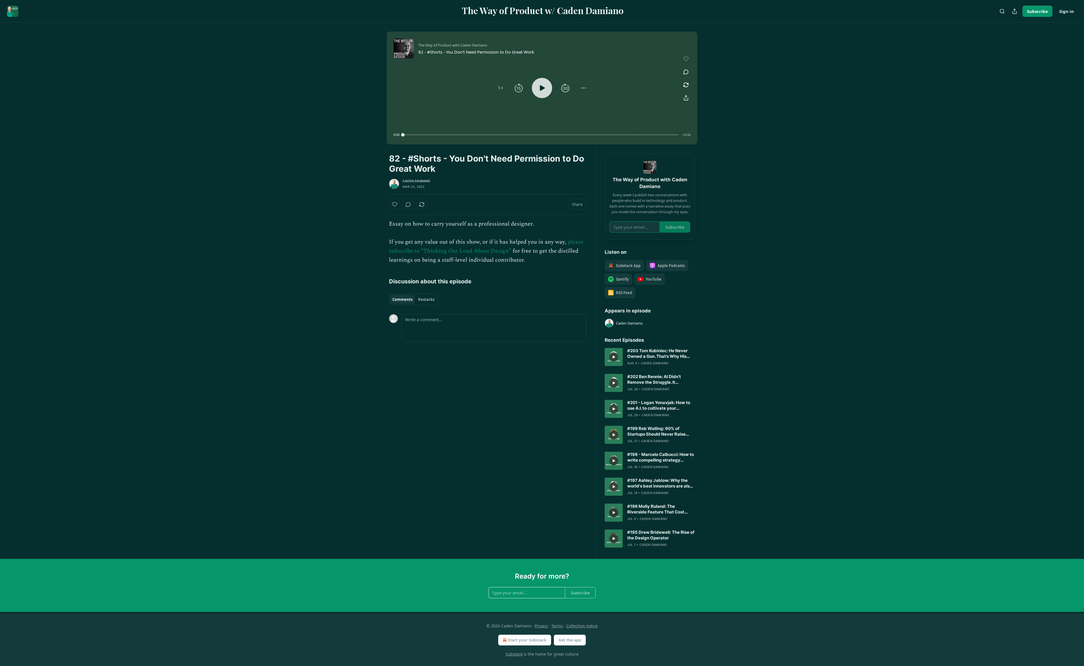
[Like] (394, 204)
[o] (613, 356)
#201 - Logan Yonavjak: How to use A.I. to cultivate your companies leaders (658, 405)
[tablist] (413, 299)
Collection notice (582, 625)
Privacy (541, 625)
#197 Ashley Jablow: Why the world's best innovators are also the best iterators (659, 483)
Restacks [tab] (426, 299)
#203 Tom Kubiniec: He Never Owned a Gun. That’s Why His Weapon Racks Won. (657, 353)
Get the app (569, 640)
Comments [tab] (402, 299)
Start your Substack (527, 640)
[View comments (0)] (685, 72)
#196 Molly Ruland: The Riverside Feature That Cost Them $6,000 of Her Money (655, 509)
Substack (514, 654)
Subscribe (1037, 11)
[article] (649, 357)
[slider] (540, 135)
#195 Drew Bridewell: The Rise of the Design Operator (660, 535)
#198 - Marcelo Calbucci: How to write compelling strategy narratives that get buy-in (660, 457)
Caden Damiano (416, 181)
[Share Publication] (1014, 11)
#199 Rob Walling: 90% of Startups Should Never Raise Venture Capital (656, 431)
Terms (557, 625)
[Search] (1002, 11)
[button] (500, 88)
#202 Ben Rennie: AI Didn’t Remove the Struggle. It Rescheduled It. (654, 379)
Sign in (1066, 11)
